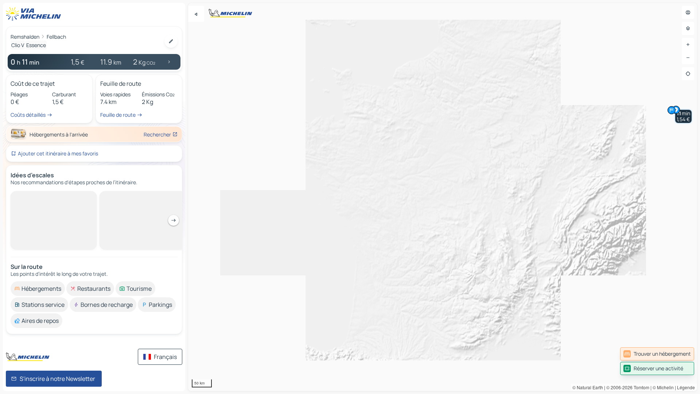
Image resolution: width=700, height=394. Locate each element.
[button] (683, 116)
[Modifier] (171, 41)
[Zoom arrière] (688, 57)
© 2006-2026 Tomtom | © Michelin (640, 387)
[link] (657, 353)
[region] (442, 197)
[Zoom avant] (688, 44)
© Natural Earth (587, 387)
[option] (38, 197)
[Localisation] (688, 73)
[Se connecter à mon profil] (688, 12)
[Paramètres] (688, 28)
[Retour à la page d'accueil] (35, 14)
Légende (686, 387)
